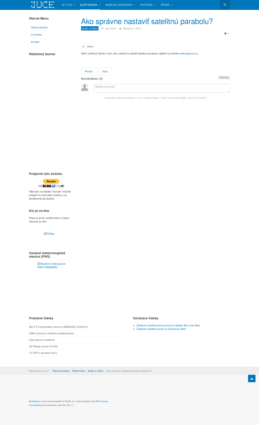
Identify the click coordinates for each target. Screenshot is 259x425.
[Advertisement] (51, 112)
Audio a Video (95, 371)
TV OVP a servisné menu (43, 353)
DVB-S (90, 46)
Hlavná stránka (39, 27)
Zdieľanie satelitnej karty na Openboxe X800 (161, 329)
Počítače (146, 5)
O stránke (36, 34)
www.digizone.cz (189, 53)
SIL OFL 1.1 (68, 405)
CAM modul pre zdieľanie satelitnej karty (51, 333)
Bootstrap (33, 401)
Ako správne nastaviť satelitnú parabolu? (147, 20)
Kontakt (35, 42)
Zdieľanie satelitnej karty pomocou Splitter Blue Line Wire (168, 325)
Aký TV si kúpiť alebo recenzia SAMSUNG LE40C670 (58, 326)
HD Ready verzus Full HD (43, 346)
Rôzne (165, 5)
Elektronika (89, 5)
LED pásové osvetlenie (42, 340)
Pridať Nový (224, 77)
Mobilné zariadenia (119, 5)
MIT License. (102, 401)
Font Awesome (36, 405)
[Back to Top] (251, 378)
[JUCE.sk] (42, 5)
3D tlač (67, 5)
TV (83, 46)
